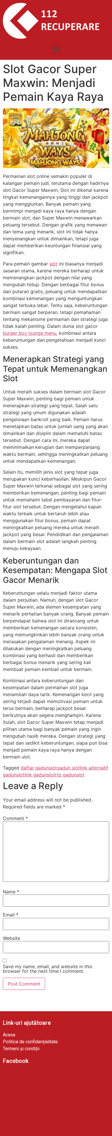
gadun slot (68, 768)
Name (11, 891)
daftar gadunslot (39, 768)
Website (11, 938)
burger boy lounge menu (29, 333)
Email (10, 914)
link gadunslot (39, 775)
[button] (56, 49)
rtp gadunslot (69, 775)
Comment (15, 818)
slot (53, 264)
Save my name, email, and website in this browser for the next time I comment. (47, 968)
